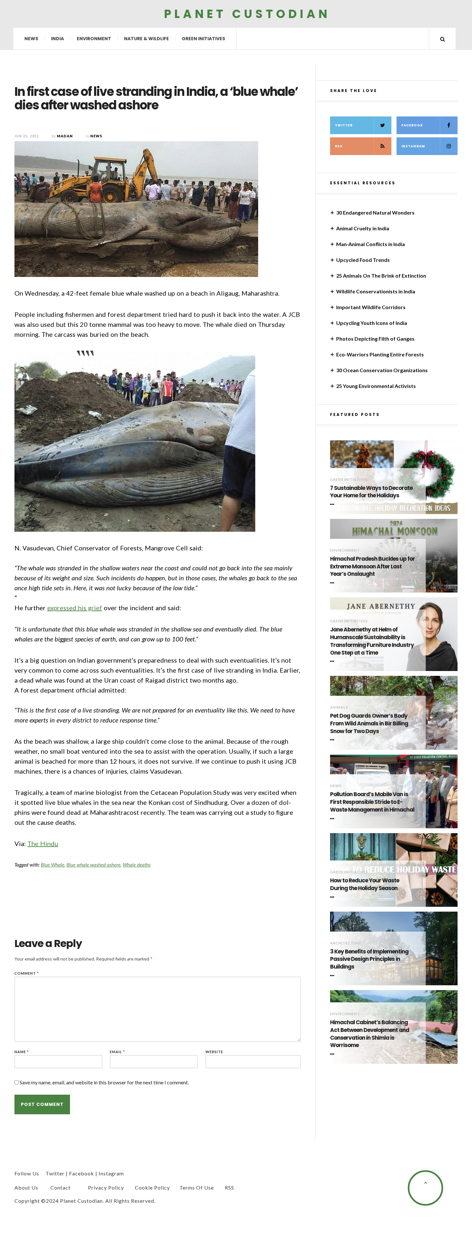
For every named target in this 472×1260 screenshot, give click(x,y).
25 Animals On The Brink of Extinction (381, 275)
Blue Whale (52, 865)
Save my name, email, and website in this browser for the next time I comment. (104, 1082)
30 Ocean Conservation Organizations (382, 370)
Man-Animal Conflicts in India (370, 244)
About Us (26, 1187)
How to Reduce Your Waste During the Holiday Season (364, 884)
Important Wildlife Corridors (371, 307)
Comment (26, 973)
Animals (339, 707)
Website (214, 1051)
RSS (339, 146)
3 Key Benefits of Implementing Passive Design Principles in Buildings (369, 959)
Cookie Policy (152, 1187)
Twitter (344, 125)
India (57, 38)
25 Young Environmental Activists (376, 386)
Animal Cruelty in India (362, 228)
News (31, 38)
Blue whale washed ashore (93, 865)
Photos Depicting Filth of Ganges (375, 339)
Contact (60, 1187)
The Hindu (42, 843)
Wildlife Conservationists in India (375, 291)
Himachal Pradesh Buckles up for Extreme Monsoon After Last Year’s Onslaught (372, 566)
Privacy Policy (106, 1187)
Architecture (345, 943)
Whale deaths (137, 865)
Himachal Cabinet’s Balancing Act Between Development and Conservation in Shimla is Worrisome (369, 1034)
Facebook (412, 125)
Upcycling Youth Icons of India (371, 323)
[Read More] (333, 504)
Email (117, 1051)
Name (21, 1051)
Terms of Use (196, 1187)
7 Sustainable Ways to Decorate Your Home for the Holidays (371, 492)
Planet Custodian (247, 13)
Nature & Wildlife (146, 38)
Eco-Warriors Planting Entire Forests (380, 354)
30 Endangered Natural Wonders (375, 212)
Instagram (413, 146)
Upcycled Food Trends (363, 260)
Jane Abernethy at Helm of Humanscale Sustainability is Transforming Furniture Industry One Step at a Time (372, 641)
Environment (94, 38)
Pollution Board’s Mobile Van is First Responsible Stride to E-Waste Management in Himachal (372, 802)
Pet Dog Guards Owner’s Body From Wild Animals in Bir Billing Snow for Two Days (369, 723)
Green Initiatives (203, 38)
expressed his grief (74, 608)
